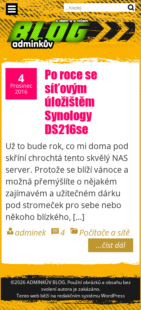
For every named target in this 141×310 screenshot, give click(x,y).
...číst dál (110, 245)
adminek (30, 232)
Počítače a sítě (104, 232)
